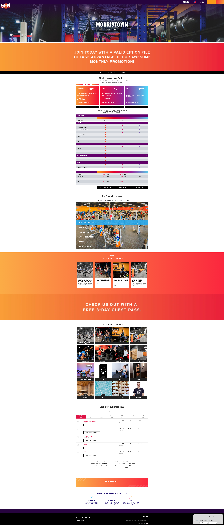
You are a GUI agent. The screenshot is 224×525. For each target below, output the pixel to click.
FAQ (136, 519)
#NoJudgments (5, 2)
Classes (172, 6)
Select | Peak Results (87, 107)
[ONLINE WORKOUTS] (186, 2)
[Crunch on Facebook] (76, 517)
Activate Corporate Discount (130, 520)
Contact (132, 519)
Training (185, 6)
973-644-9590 (114, 483)
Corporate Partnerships (142, 519)
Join (220, 2)
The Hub (205, 6)
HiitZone (179, 6)
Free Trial (211, 2)
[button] (81, 416)
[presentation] (75, 273)
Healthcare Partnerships (142, 520)
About (210, 6)
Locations (165, 6)
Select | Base (136, 107)
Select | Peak (112, 107)
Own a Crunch (218, 6)
